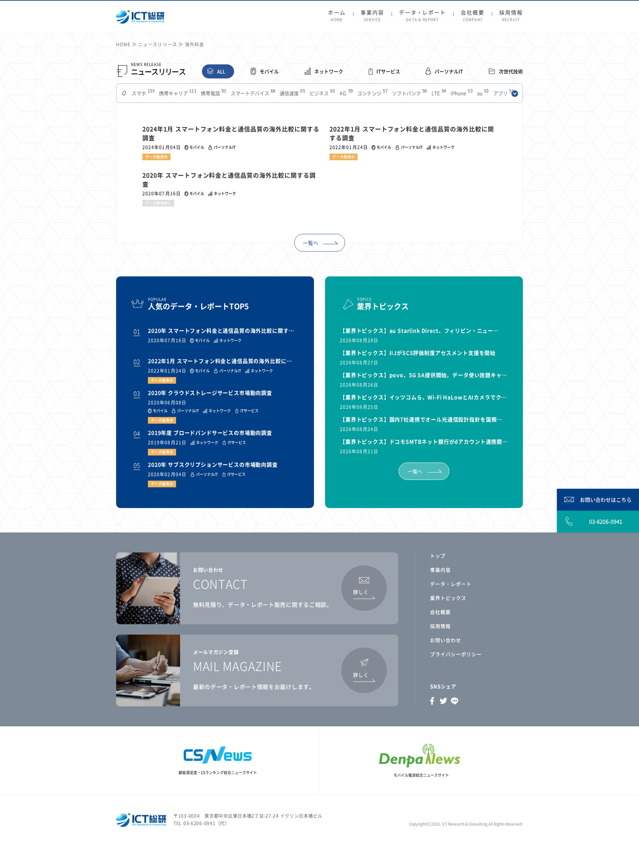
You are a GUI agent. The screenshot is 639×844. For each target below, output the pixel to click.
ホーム (337, 16)
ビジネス (322, 93)
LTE (438, 93)
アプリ (503, 93)
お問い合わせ (445, 639)
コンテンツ (371, 93)
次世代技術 (511, 71)
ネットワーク (328, 71)
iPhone (460, 93)
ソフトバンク (409, 93)
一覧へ (310, 242)
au (482, 93)
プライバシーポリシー (456, 654)
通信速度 (292, 93)
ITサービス (388, 71)
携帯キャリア (177, 93)
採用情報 (511, 16)
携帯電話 (213, 93)
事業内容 (372, 16)
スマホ (142, 93)
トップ (438, 555)
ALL (221, 71)
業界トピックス (448, 597)
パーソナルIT (449, 71)
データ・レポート (422, 16)
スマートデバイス (252, 93)
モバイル (269, 71)
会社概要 (472, 16)
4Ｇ (345, 93)
